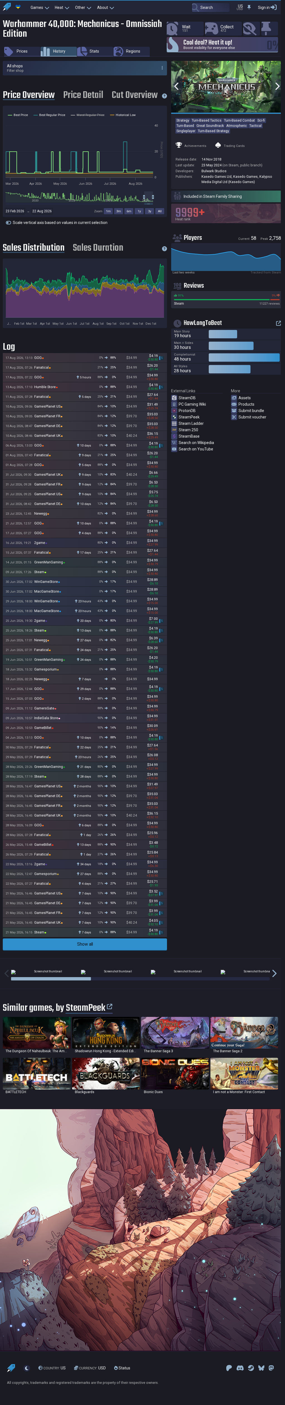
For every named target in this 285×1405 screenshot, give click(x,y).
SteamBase (189, 436)
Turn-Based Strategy (213, 131)
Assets (245, 398)
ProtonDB (187, 410)
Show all (85, 944)
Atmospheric (236, 126)
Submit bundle (251, 410)
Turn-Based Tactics (207, 120)
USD (92, 1368)
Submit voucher (252, 417)
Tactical (255, 126)
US (54, 1368)
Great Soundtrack (210, 126)
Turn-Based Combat (239, 120)
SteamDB (187, 398)
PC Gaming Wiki (192, 404)
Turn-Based (185, 126)
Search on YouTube (196, 449)
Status (124, 1368)
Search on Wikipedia (196, 442)
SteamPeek (189, 417)
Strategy (182, 120)
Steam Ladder (191, 423)
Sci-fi (261, 120)
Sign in (264, 7)
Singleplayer (185, 131)
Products (246, 404)
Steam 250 (188, 430)
